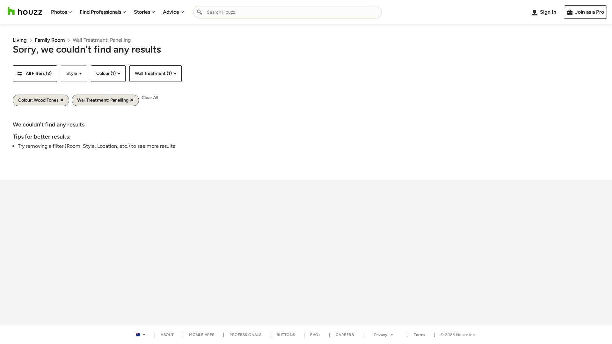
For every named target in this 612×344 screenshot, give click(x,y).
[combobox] (287, 12)
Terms (420, 335)
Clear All (150, 97)
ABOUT (167, 335)
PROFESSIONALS (245, 335)
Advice (171, 12)
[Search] (199, 12)
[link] (20, 40)
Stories (142, 12)
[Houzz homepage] (25, 11)
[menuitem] (61, 12)
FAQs (315, 335)
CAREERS (345, 335)
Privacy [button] (380, 335)
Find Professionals (100, 12)
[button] (35, 73)
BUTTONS (286, 335)
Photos (59, 12)
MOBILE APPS (202, 335)
